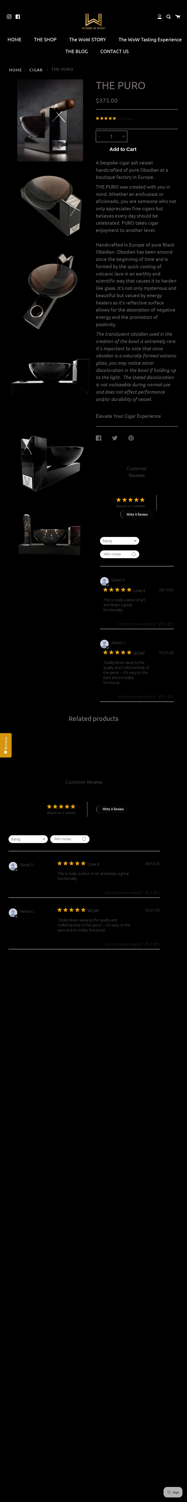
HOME (14, 39)
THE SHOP (45, 39)
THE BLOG (76, 51)
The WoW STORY (87, 39)
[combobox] (119, 541)
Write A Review (137, 514)
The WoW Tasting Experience (150, 39)
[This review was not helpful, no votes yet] (169, 623)
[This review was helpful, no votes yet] (160, 623)
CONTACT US (114, 51)
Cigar (36, 69)
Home (15, 69)
